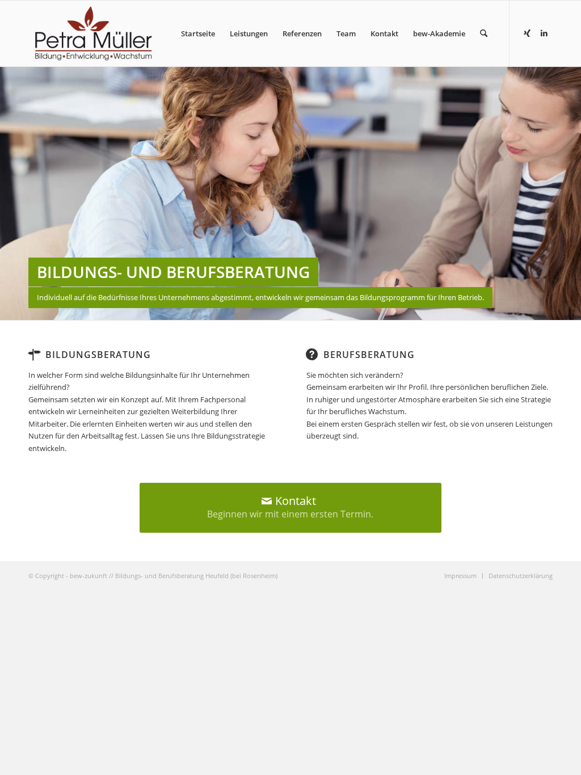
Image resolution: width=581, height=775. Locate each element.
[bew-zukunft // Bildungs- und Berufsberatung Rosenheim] (93, 33)
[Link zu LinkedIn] (544, 32)
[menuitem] (198, 33)
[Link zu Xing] (527, 32)
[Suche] (484, 33)
